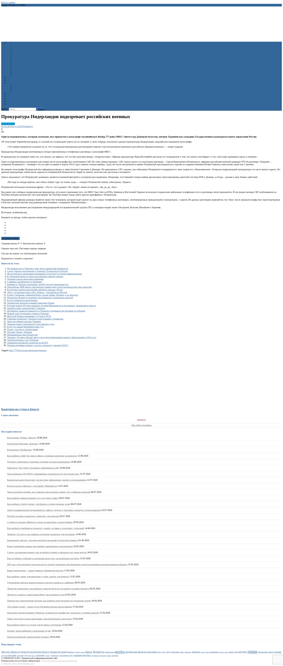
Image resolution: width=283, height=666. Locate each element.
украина (42, 350)
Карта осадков (14, 101)
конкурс (188, 652)
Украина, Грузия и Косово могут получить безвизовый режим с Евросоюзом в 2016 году (51, 337)
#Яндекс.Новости (10, 652)
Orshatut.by (27, 126)
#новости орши (58, 652)
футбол (87, 655)
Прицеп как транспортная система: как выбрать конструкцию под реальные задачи (49, 600)
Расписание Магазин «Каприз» (22, 443)
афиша (88, 652)
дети (163, 652)
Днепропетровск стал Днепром (22, 340)
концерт (196, 652)
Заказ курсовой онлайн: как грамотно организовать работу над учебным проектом (48, 492)
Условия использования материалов (59, 661)
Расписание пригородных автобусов (31, 88)
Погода (10, 98)
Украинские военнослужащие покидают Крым (30, 303)
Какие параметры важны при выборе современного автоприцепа (40, 546)
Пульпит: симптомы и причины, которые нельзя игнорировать (38, 462)
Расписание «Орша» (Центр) (21, 437)
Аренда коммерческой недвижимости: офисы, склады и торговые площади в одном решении (54, 510)
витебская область (136, 651)
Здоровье (17, 45)
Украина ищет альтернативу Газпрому (26, 308)
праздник (4, 655)
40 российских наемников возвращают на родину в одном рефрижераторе (44, 274)
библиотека (109, 652)
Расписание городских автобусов (29, 85)
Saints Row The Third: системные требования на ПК (33, 468)
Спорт (16, 61)
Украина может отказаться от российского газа (30, 324)
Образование (19, 51)
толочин (40, 655)
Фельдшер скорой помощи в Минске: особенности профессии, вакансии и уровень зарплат (53, 613)
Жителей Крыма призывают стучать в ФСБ (29, 316)
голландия (25, 350)
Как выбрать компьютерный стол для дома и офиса (33, 498)
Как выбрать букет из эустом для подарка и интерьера (34, 625)
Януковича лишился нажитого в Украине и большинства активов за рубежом (46, 311)
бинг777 (13, 350)
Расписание (13, 82)
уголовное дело (66, 655)
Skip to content (8, 2)
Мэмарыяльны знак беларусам (22, 335)
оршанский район (266, 652)
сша (29, 656)
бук (18, 350)
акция (82, 652)
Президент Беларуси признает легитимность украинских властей (40, 297)
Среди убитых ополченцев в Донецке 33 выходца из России (37, 271)
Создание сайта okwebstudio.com (17, 663)
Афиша (10, 77)
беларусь (98, 651)
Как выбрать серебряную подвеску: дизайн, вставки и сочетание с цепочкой (45, 528)
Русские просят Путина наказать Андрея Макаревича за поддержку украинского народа (51, 305)
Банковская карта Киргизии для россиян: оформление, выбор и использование (46, 480)
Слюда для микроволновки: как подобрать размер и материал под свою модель (47, 552)
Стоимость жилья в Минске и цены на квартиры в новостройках (40, 522)
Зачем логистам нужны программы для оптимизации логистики (39, 619)
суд (26, 655)
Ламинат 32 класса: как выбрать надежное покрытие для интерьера (41, 534)
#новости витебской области (35, 652)
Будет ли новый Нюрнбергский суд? (25, 327)
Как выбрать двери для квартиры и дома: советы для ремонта (38, 576)
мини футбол (223, 652)
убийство (55, 656)
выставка (152, 651)
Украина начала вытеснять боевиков (25, 279)
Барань (70, 652)
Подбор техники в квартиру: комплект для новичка (33, 516)
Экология (18, 67)
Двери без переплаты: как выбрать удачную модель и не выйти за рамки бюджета (48, 588)
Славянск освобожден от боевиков (24, 282)
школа (109, 655)
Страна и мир (20, 64)
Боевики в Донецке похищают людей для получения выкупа (37, 284)
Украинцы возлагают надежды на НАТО (27, 342)
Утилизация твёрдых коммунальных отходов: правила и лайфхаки (40, 582)
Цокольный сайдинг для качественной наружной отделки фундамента (42, 540)
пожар (277, 651)
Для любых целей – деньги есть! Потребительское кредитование (39, 606)
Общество (18, 56)
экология (115, 656)
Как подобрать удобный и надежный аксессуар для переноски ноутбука (43, 558)
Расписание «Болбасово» (19, 450)
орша (252, 651)
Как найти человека (141, 425)
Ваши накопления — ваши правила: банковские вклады (35, 570)
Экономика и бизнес (23, 69)
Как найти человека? (23, 74)
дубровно (174, 652)
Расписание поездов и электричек (30, 90)
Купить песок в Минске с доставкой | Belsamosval (32, 486)
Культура (17, 48)
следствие (20, 656)
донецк (34, 350)
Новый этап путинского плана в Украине (28, 313)
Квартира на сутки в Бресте (20, 409)
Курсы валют (13, 96)
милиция (214, 652)
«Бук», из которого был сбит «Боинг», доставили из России (37, 292)
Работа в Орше (14, 93)
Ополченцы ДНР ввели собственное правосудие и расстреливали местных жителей (49, 287)
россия (12, 655)
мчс (244, 651)
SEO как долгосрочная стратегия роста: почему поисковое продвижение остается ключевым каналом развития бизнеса (67, 564)
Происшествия (20, 59)
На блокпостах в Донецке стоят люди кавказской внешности (37, 268)
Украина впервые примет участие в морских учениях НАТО (37, 345)
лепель (203, 652)
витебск (120, 651)
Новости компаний (22, 72)
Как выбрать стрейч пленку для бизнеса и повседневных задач (38, 504)
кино (182, 652)
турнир (47, 655)
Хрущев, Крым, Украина (19, 332)
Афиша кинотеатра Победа (20, 80)
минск (232, 652)
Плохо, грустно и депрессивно (22, 329)
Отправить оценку (10, 238)
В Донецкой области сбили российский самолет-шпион (35, 276)
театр (33, 655)
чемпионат (95, 655)
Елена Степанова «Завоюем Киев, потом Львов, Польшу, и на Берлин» (43, 295)
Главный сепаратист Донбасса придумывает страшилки (35, 319)
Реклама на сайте (15, 104)
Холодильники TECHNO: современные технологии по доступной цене (43, 474)
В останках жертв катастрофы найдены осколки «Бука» (35, 289)
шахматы (103, 655)
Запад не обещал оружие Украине (24, 321)
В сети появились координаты (22, 300)
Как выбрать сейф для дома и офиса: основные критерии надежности (42, 456)
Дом (15, 53)
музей (238, 652)
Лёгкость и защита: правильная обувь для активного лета (36, 594)
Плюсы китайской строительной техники (28, 637)
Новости (11, 43)
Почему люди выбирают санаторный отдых (29, 631)
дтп (168, 652)
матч (208, 652)
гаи (159, 652)
